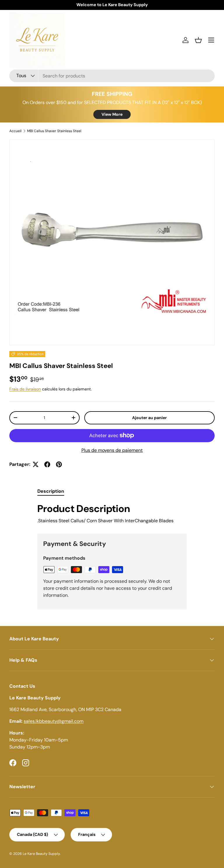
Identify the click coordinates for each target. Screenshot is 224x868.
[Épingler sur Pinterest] (59, 464)
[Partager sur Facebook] (47, 464)
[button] (198, 40)
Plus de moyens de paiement (112, 450)
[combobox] (112, 76)
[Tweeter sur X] (35, 464)
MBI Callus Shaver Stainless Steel (54, 131)
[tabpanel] (112, 513)
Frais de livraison (25, 389)
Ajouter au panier (149, 417)
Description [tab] (50, 491)
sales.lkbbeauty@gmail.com (53, 721)
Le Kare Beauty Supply (41, 853)
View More (112, 114)
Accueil (15, 131)
